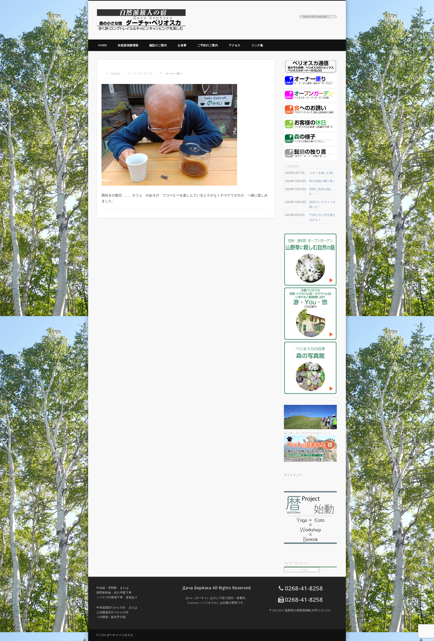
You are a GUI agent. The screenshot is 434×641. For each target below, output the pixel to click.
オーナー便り (174, 73)
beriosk (115, 73)
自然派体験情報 (128, 45)
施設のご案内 (158, 45)
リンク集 (257, 45)
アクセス (235, 45)
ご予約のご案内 (207, 45)
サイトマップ (293, 475)
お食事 (182, 45)
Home (102, 45)
